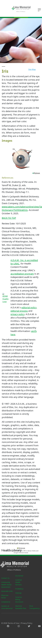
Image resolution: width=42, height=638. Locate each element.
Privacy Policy (26, 623)
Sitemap (18, 593)
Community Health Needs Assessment (6, 584)
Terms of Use (13, 623)
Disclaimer (19, 576)
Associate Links (7, 591)
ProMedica (19, 589)
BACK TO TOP (9, 217)
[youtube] (39, 626)
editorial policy (29, 307)
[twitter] (29, 626)
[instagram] (19, 626)
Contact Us (5, 578)
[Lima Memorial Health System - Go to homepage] (21, 9)
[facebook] (8, 626)
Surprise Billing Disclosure (19, 599)
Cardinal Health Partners (18, 582)
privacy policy (18, 314)
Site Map (32, 69)
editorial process (19, 310)
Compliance (5, 602)
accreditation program (22, 273)
